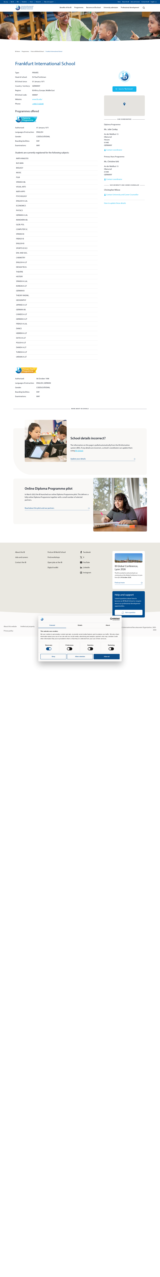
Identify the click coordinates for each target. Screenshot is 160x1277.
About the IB (125, 2)
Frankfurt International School (54, 51)
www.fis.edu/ (37, 99)
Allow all (106, 656)
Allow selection (80, 656)
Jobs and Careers (135, 2)
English (153, 2)
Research (38, 2)
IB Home (17, 51)
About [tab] (108, 625)
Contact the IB (145, 2)
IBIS (18, 2)
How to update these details (115, 203)
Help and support (49, 2)
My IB (12, 2)
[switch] (69, 648)
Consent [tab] (52, 625)
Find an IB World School (37, 51)
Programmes (25, 51)
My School (79, 451)
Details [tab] (80, 625)
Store (31, 2)
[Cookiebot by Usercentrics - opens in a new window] (111, 619)
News (119, 2)
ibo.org (6, 2)
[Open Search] (144, 8)
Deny (53, 656)
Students (24, 2)
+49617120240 (38, 104)
